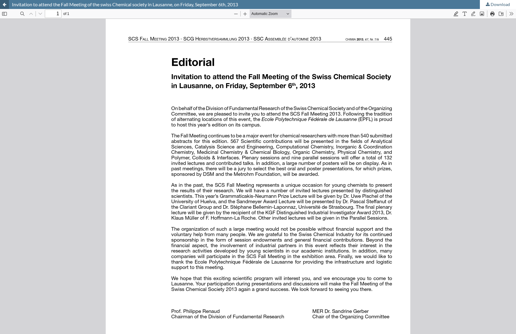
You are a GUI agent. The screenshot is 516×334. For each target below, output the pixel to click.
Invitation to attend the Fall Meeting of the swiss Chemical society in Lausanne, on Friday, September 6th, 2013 (125, 4)
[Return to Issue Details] (4, 4)
